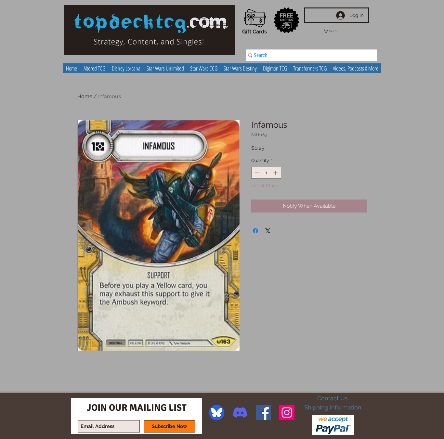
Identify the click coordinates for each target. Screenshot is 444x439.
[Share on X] (268, 231)
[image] (216, 412)
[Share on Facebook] (255, 231)
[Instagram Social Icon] (286, 412)
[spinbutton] (266, 172)
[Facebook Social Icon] (263, 412)
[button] (335, 31)
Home (84, 96)
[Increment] (276, 172)
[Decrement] (256, 172)
